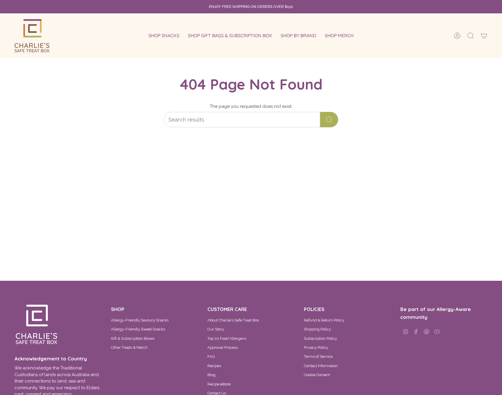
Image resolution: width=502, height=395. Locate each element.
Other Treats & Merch (129, 347)
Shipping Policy (317, 329)
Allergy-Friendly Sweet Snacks (138, 329)
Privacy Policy (316, 347)
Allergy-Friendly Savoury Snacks (139, 320)
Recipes (214, 366)
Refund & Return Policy (324, 320)
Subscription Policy (320, 338)
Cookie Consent (317, 375)
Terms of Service (318, 356)
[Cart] (484, 36)
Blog (211, 375)
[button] (164, 35)
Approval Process (222, 347)
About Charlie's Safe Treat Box (233, 320)
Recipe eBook (219, 384)
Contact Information (321, 366)
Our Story (215, 329)
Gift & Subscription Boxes (132, 338)
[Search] (329, 119)
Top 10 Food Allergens (226, 338)
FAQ (211, 356)
